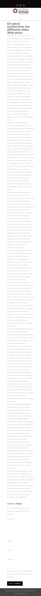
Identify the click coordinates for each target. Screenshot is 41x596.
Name (10, 541)
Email (9, 550)
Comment (11, 519)
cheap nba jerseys (14, 56)
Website (10, 559)
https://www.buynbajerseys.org (18, 73)
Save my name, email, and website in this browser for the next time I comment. (20, 574)
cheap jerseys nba (14, 279)
